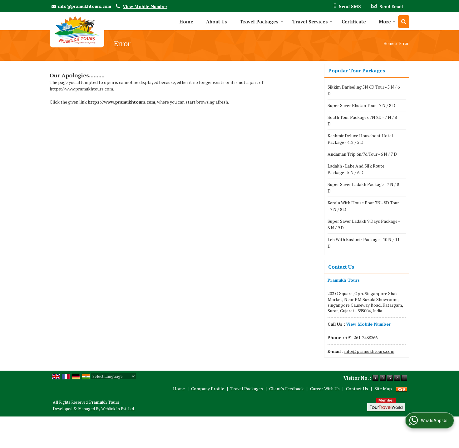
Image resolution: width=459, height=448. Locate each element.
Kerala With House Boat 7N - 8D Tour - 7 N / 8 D (363, 206)
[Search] (403, 21)
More (385, 21)
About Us (216, 21)
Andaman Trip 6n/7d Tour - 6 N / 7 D (362, 154)
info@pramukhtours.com (84, 6)
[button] (145, 6)
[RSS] (401, 389)
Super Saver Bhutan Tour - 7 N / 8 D (361, 105)
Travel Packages (259, 21)
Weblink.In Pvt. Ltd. (118, 408)
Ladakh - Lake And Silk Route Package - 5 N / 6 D (356, 169)
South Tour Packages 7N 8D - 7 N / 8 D (362, 120)
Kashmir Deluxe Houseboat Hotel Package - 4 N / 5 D (360, 139)
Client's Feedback (286, 389)
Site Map (383, 389)
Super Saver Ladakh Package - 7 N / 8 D (363, 187)
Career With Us (325, 389)
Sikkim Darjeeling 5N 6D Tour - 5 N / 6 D (364, 90)
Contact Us (357, 389)
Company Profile (207, 389)
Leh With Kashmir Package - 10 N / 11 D (363, 242)
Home (186, 21)
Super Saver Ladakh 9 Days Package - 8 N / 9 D (364, 224)
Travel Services (310, 21)
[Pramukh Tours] (77, 29)
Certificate (354, 21)
